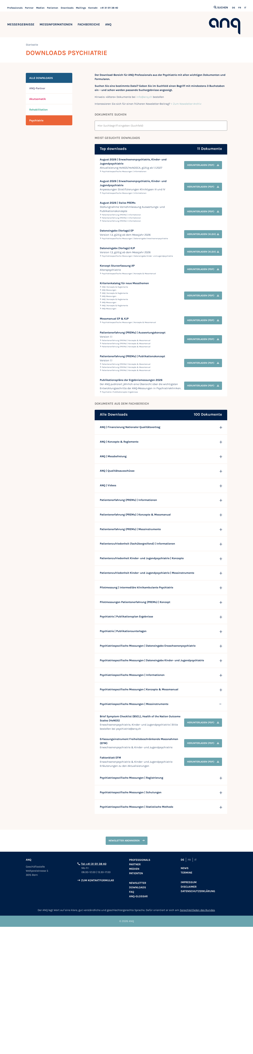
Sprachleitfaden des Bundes (197, 910)
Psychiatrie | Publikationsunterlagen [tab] (123, 631)
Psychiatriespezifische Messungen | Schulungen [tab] (130, 792)
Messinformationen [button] (56, 24)
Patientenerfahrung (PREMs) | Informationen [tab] (128, 500)
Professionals (15, 7)
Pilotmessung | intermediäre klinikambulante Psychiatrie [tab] (136, 587)
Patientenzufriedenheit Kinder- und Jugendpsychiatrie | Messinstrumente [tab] (147, 572)
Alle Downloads (41, 78)
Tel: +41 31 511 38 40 (93, 863)
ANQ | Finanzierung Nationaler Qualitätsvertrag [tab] (130, 427)
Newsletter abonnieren (124, 840)
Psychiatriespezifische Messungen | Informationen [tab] (132, 675)
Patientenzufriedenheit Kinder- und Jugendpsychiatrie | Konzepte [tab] (142, 558)
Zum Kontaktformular (97, 880)
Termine (186, 872)
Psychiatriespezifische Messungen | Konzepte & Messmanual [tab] (139, 689)
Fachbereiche (89, 24)
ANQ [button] (108, 24)
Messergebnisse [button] (20, 24)
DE (233, 8)
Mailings (81, 7)
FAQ (131, 891)
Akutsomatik (37, 99)
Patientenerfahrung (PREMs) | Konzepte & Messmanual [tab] (135, 514)
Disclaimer (189, 886)
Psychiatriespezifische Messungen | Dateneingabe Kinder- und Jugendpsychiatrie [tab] (152, 660)
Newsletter (137, 883)
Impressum (189, 882)
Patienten (52, 7)
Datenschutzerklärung (198, 891)
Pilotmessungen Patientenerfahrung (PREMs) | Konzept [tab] (135, 602)
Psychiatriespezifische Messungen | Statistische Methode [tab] (136, 806)
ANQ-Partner (37, 88)
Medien (40, 7)
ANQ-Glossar (138, 896)
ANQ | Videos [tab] (108, 485)
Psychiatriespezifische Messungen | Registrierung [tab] (131, 777)
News (184, 868)
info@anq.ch (144, 96)
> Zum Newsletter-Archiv (186, 103)
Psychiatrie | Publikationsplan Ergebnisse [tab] (126, 616)
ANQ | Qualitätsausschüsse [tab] (117, 470)
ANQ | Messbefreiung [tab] (113, 456)
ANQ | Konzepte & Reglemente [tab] (119, 441)
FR (239, 8)
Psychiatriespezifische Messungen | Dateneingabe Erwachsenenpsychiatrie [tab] (148, 645)
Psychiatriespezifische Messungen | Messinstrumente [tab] (134, 704)
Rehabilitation (38, 109)
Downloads (67, 7)
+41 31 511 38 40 (109, 7)
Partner (29, 7)
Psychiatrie (36, 120)
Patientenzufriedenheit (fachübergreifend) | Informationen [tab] (137, 543)
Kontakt (93, 7)
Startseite (32, 44)
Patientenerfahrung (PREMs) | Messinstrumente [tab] (130, 529)
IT (245, 8)
